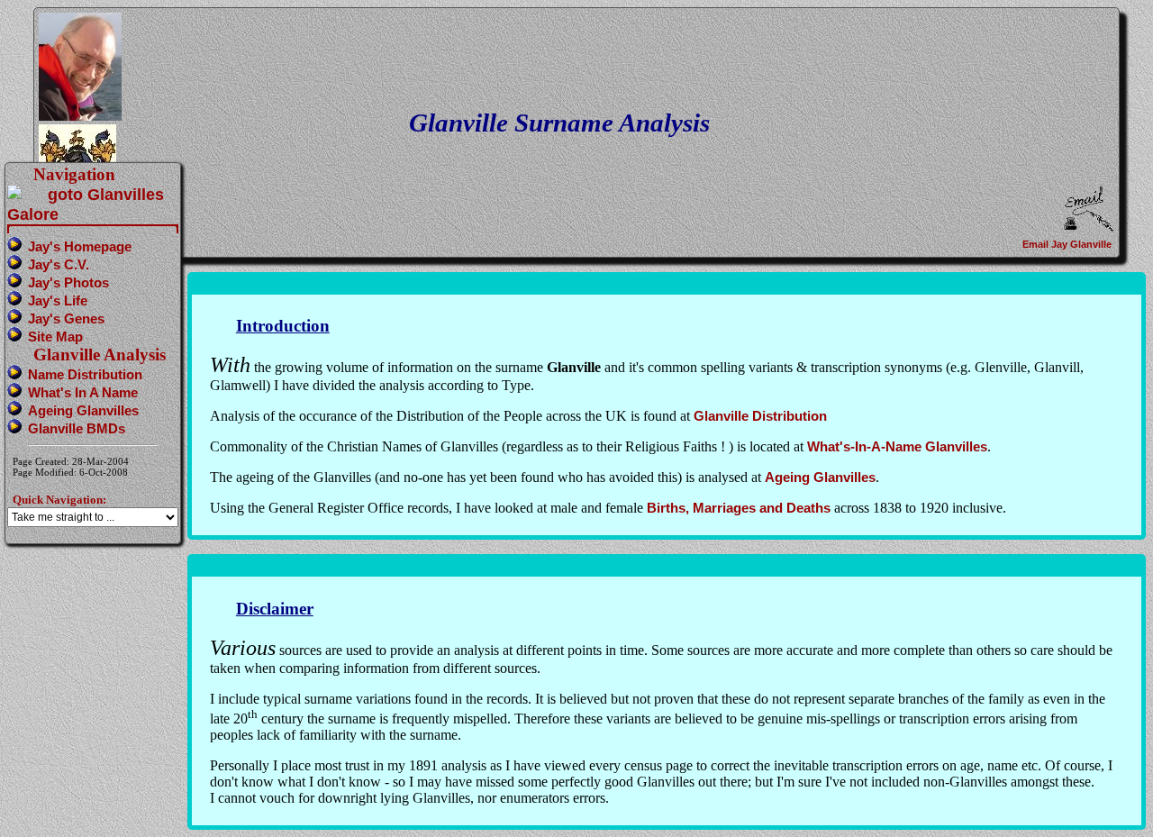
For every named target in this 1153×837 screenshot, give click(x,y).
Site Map (55, 336)
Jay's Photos (68, 282)
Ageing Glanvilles (820, 477)
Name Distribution (85, 374)
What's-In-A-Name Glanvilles (897, 446)
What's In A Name (83, 392)
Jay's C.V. (58, 264)
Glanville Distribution (760, 415)
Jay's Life (57, 300)
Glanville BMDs (76, 428)
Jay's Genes (66, 318)
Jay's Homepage (80, 246)
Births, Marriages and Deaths (739, 507)
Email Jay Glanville (1068, 244)
